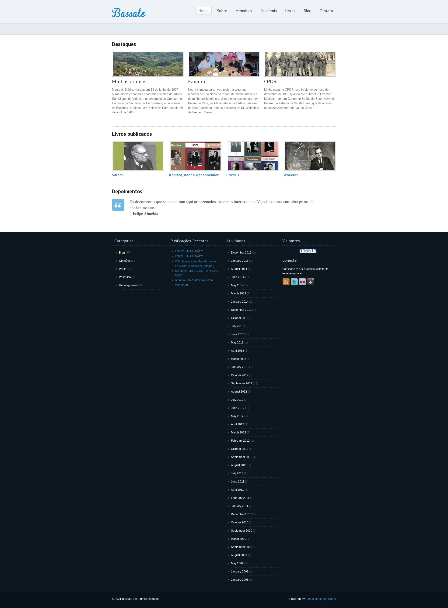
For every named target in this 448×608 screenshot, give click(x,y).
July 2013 (237, 326)
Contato (326, 10)
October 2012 (239, 375)
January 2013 (239, 367)
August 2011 (239, 465)
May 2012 (237, 416)
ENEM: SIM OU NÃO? (189, 251)
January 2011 (239, 506)
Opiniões (124, 260)
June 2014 (238, 277)
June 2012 (238, 408)
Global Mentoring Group (320, 599)
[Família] (223, 64)
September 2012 (241, 383)
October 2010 (239, 522)
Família (196, 81)
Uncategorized (128, 285)
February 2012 (240, 440)
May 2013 (237, 342)
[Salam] (138, 156)
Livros (290, 10)
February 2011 (240, 498)
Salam (117, 174)
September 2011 (241, 457)
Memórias (243, 10)
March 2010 (238, 538)
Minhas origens (129, 81)
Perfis (122, 269)
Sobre (222, 10)
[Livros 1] (252, 156)
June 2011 (237, 481)
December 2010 (241, 514)
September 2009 (241, 547)
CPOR (270, 81)
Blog (307, 10)
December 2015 (241, 252)
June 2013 (238, 334)
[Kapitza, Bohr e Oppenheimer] (195, 156)
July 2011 (237, 473)
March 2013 (238, 359)
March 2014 (238, 293)
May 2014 (237, 285)
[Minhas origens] (147, 64)
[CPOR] (300, 64)
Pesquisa (125, 277)
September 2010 (241, 530)
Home (203, 10)
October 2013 (239, 318)
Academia (268, 10)
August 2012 (239, 391)
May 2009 (237, 563)
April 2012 (237, 424)
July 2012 (237, 399)
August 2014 (239, 269)
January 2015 (239, 260)
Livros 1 (233, 174)
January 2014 (239, 301)
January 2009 (239, 571)
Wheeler (291, 174)
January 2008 (239, 579)
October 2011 (239, 449)
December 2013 (241, 309)
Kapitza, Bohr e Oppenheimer (194, 174)
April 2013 (237, 350)
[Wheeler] (310, 156)
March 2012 (238, 432)
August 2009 (239, 555)
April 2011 (237, 489)
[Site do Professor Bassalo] (129, 17)
